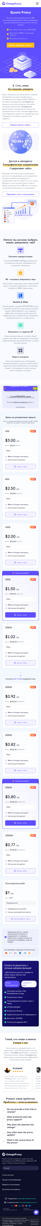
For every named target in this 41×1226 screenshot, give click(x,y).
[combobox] (15, 451)
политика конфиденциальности (10, 1209)
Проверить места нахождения (20, 194)
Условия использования (28, 1209)
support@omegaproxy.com (27, 1198)
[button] (20, 1111)
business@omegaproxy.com (27, 1202)
